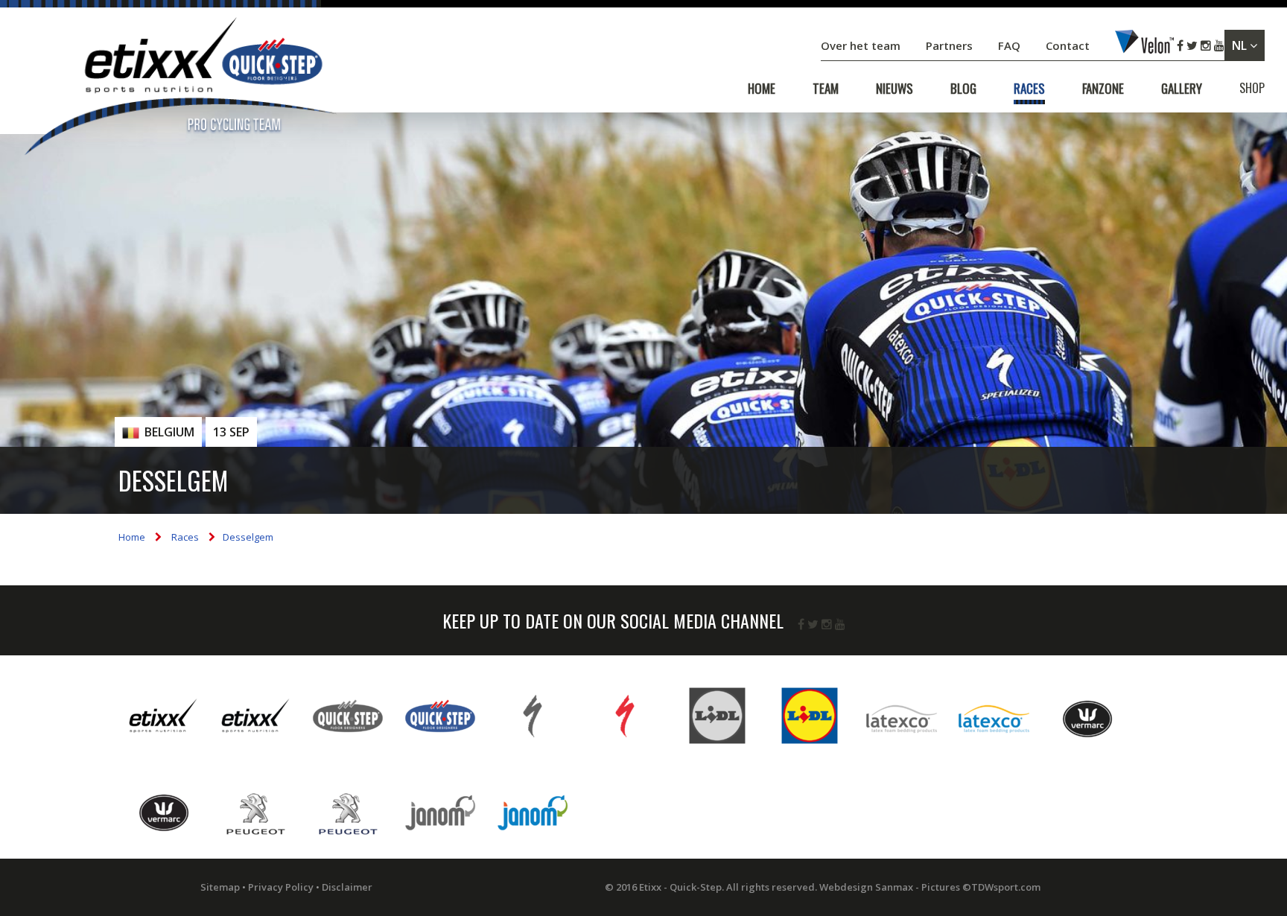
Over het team (862, 45)
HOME (761, 89)
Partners (951, 45)
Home (131, 537)
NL (1241, 45)
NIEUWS (894, 89)
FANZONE (1103, 89)
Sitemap (220, 887)
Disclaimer (347, 887)
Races (185, 537)
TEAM (826, 89)
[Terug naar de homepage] (179, 89)
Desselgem (248, 537)
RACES (1029, 89)
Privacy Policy (281, 887)
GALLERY (1181, 89)
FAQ (1009, 45)
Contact (1069, 45)
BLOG (963, 89)
